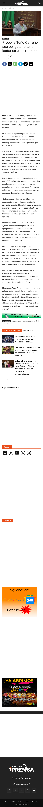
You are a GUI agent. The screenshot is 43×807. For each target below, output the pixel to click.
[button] (4, 3)
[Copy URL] (25, 64)
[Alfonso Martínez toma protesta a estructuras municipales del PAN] (8, 339)
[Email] (31, 64)
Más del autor (28, 331)
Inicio (4, 8)
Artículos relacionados (12, 331)
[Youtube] (34, 790)
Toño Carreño (7, 324)
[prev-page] (3, 379)
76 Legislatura (16, 321)
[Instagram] (15, 790)
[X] (10, 64)
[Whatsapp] (21, 315)
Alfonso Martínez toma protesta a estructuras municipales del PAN (25, 339)
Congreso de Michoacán (30, 321)
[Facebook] (4, 64)
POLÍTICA (11, 8)
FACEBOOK (8, 521)
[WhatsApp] (15, 64)
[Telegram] (20, 64)
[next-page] (7, 379)
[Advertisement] (21, 90)
